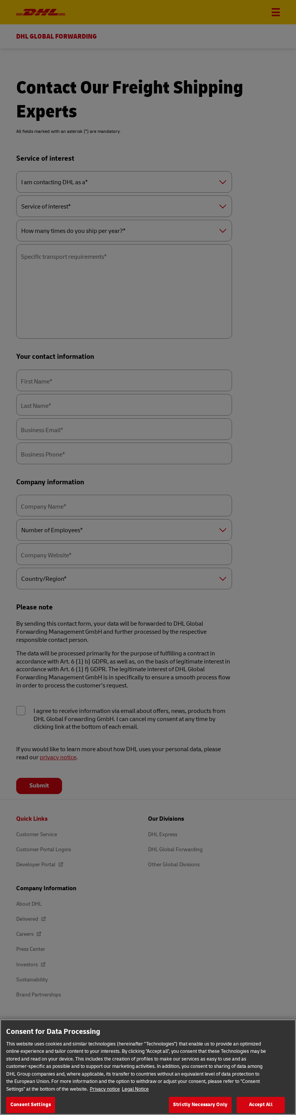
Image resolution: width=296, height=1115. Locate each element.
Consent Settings (30, 1104)
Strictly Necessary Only (200, 1104)
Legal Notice (135, 1089)
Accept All (260, 1104)
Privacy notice (105, 1089)
